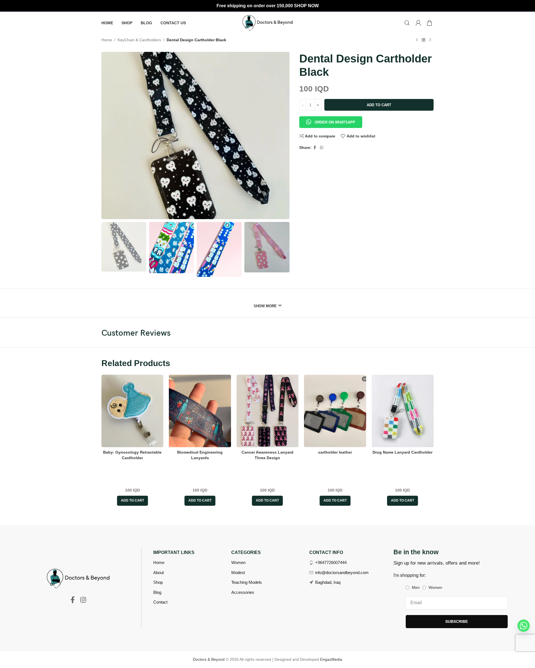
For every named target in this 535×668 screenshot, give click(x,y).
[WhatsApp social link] (321, 147)
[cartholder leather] (335, 411)
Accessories (242, 592)
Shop (158, 582)
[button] (330, 119)
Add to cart (379, 105)
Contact (160, 602)
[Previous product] (417, 40)
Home (106, 40)
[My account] (418, 22)
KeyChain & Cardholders (139, 40)
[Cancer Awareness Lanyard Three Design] (267, 411)
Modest (238, 572)
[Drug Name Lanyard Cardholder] (403, 411)
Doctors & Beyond (209, 659)
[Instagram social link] (83, 600)
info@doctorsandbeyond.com (342, 572)
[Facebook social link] (315, 147)
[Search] (407, 22)
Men (416, 587)
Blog (157, 592)
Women (238, 562)
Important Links (173, 552)
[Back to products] (423, 40)
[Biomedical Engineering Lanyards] (200, 411)
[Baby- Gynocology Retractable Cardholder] (132, 411)
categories (246, 552)
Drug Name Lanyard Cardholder (402, 452)
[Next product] (430, 40)
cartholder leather (335, 452)
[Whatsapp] (523, 625)
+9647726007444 (331, 562)
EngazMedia (331, 659)
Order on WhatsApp (335, 122)
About (158, 572)
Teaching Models (246, 582)
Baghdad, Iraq (328, 582)
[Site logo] (267, 22)
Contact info (326, 552)
